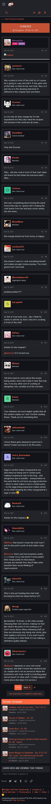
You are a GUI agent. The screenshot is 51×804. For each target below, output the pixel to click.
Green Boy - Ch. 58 (18, 728)
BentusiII (16, 503)
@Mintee (8, 542)
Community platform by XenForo (24, 798)
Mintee (15, 363)
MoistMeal (17, 221)
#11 (45, 343)
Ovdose (16, 188)
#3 (46, 112)
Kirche (15, 157)
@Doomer (9, 554)
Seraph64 (17, 302)
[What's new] (45, 13)
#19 (45, 616)
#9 (46, 287)
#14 (45, 437)
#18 (45, 589)
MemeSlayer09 (20, 277)
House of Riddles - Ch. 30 (21, 718)
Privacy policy (25, 792)
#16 (45, 513)
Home (44, 792)
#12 (45, 373)
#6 (46, 198)
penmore (17, 66)
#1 (46, 51)
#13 (45, 407)
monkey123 (18, 246)
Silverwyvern (19, 651)
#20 (45, 661)
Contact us (36, 789)
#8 (46, 257)
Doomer (16, 102)
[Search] (6, 13)
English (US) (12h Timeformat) (16, 789)
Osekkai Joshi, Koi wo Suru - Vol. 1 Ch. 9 (27, 707)
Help (36, 792)
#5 (46, 168)
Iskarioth (16, 578)
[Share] (42, 50)
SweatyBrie (18, 528)
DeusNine (17, 132)
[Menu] (4, 4)
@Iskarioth (9, 665)
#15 (45, 465)
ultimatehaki (18, 427)
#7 (46, 232)
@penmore (9, 353)
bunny (15, 397)
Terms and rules (9, 792)
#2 (46, 76)
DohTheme (21, 800)
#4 (46, 143)
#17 (45, 538)
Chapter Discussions (26, 710)
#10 (45, 312)
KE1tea (15, 333)
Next (26, 687)
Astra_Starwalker (21, 455)
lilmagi (15, 606)
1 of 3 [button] (18, 687)
